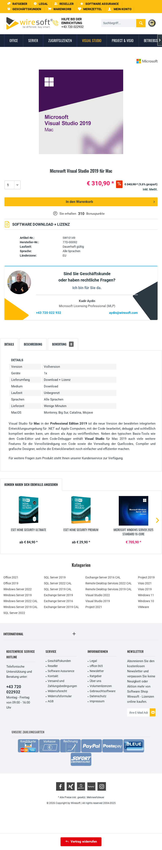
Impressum (97, 701)
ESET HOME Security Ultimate (28, 530)
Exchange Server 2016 (58, 601)
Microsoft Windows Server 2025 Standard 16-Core (133, 532)
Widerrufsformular (60, 696)
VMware (143, 607)
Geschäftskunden (59, 661)
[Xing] (70, 786)
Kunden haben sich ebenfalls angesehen (31, 484)
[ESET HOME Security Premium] (81, 511)
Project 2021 (93, 607)
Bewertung (62, 344)
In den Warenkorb (79, 202)
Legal (93, 661)
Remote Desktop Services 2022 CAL (108, 583)
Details (9, 344)
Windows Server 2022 (17, 589)
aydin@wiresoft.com (123, 313)
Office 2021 (10, 577)
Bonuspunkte (95, 214)
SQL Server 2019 (55, 577)
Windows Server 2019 (17, 595)
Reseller (53, 666)
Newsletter (97, 671)
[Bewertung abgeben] (81, 175)
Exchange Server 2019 (58, 595)
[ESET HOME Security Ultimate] (28, 511)
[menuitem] (60, 9)
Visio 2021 (145, 583)
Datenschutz (98, 696)
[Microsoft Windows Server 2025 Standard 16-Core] (133, 511)
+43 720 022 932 (48, 313)
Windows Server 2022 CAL (20, 601)
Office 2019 (10, 583)
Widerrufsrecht (57, 691)
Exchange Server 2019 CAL (61, 607)
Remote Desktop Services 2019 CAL (108, 589)
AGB (51, 701)
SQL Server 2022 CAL (58, 583)
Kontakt (53, 676)
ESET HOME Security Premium (80, 530)
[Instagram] (101, 786)
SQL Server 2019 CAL (58, 589)
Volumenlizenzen (101, 686)
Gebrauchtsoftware (102, 691)
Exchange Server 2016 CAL (103, 577)
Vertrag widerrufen (84, 841)
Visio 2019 (145, 589)
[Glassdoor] (81, 786)
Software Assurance (61, 671)
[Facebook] (60, 786)
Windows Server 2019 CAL (20, 607)
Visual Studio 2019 (97, 601)
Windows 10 (146, 601)
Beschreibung (33, 344)
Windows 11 (146, 595)
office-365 (96, 666)
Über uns (95, 681)
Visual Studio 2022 (97, 595)
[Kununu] (91, 786)
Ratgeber (96, 676)
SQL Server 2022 (14, 613)
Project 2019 (146, 577)
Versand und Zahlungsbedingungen (62, 683)
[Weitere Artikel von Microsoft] (147, 61)
